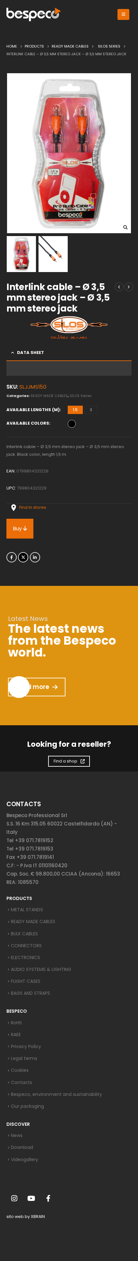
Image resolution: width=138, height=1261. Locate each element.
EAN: (10, 471)
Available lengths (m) (33, 410)
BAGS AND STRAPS (30, 993)
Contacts (21, 1082)
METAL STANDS (27, 909)
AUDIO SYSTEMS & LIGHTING (41, 969)
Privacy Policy (26, 1046)
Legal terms (24, 1058)
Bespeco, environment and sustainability (56, 1094)
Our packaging (27, 1106)
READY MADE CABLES (49, 395)
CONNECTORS (26, 945)
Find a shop (65, 761)
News (16, 1135)
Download (22, 1147)
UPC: (11, 488)
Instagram (14, 1198)
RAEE (16, 1034)
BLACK (72, 424)
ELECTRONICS (25, 957)
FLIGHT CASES (25, 981)
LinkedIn (35, 557)
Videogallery (24, 1159)
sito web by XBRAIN (25, 1216)
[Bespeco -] (33, 14)
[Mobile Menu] (123, 14)
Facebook (11, 557)
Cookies (20, 1070)
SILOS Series (81, 395)
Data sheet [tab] (30, 352)
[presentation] (14, 153)
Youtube (31, 1198)
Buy (18, 528)
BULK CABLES (24, 933)
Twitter (23, 557)
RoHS (16, 1022)
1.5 (75, 409)
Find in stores (32, 507)
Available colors (27, 423)
